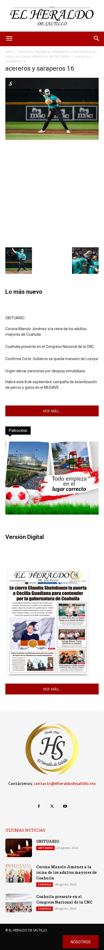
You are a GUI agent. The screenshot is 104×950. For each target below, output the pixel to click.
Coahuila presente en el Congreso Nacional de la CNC (49, 346)
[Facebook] (39, 806)
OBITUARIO (15, 318)
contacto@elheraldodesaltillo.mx (65, 783)
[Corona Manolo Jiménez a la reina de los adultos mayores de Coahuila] (18, 873)
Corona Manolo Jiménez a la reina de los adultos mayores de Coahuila (46, 331)
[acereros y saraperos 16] (52, 138)
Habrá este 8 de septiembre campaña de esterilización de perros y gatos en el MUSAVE (51, 385)
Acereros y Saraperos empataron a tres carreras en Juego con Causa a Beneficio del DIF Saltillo (51, 54)
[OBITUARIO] (18, 848)
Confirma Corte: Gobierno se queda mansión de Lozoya (51, 359)
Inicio (9, 51)
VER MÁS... (52, 410)
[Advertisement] (52, 193)
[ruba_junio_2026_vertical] (52, 513)
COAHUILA (44, 884)
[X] (52, 806)
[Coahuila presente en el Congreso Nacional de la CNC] (18, 903)
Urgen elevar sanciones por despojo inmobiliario (45, 371)
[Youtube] (65, 806)
